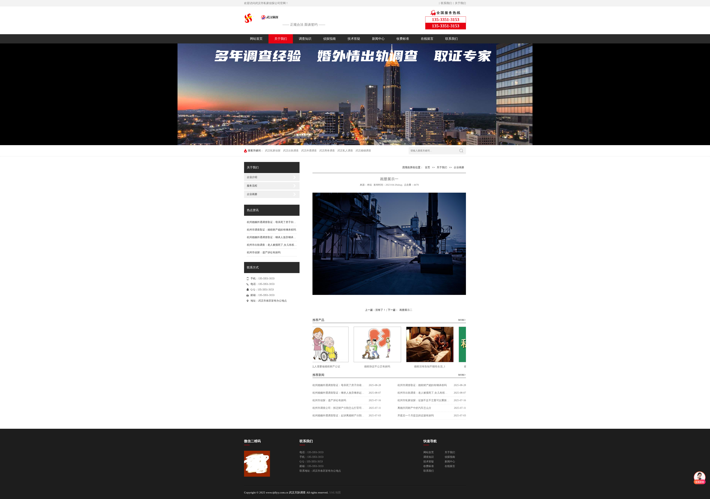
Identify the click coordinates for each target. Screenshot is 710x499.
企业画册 (252, 194)
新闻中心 (378, 38)
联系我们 (446, 3)
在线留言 (427, 38)
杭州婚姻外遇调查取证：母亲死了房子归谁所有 (274, 222)
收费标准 (402, 38)
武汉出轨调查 (291, 150)
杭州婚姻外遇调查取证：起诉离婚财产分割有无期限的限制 (338, 415)
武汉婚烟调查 (363, 150)
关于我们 (460, 3)
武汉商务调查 (327, 150)
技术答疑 (354, 38)
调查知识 (305, 38)
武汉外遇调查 (309, 150)
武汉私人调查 (345, 150)
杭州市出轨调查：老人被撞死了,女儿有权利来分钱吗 (277, 244)
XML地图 (335, 492)
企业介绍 (252, 177)
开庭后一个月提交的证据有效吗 (416, 415)
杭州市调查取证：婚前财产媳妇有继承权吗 (271, 229)
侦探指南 (329, 38)
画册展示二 (405, 310)
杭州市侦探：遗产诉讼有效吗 (263, 252)
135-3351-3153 (266, 295)
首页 (427, 167)
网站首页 (256, 38)
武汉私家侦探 (272, 150)
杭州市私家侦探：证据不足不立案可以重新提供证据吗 (423, 400)
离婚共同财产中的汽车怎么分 (414, 408)
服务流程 (252, 185)
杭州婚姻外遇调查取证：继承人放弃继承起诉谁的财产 (278, 237)
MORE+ (462, 320)
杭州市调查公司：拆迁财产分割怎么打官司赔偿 (338, 408)
